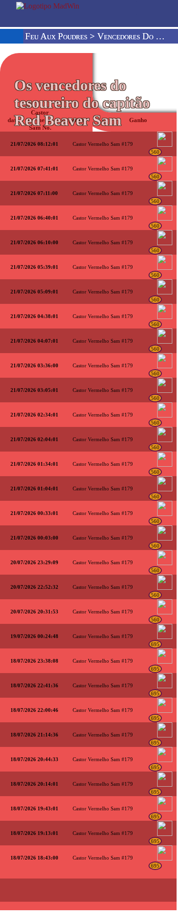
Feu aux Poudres (56, 36)
